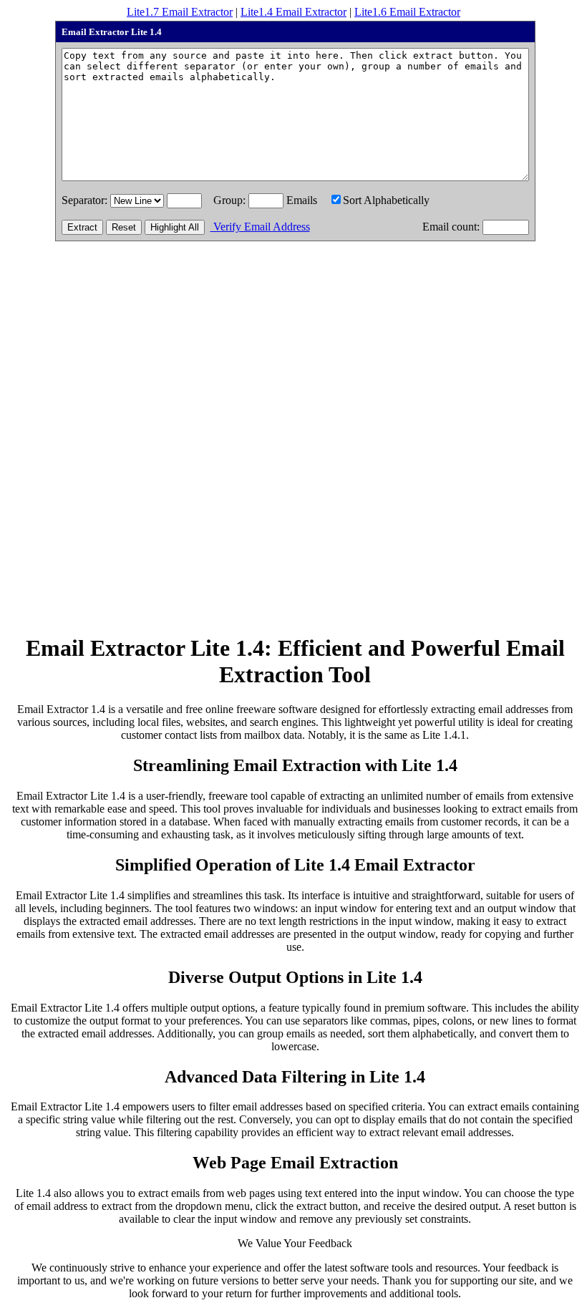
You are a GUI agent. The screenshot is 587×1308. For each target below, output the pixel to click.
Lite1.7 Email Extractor (180, 12)
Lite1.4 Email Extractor (293, 12)
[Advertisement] (295, 448)
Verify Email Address (260, 227)
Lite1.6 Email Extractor (407, 12)
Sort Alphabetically (386, 200)
